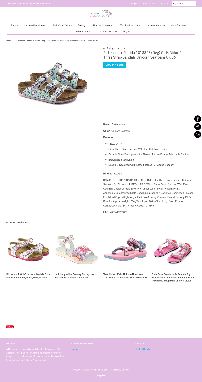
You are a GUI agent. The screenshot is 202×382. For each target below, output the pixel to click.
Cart (166, 3)
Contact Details (142, 348)
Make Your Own (61, 25)
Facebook (75, 348)
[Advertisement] (149, 97)
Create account (149, 3)
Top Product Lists (129, 25)
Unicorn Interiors (83, 31)
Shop (14, 25)
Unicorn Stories (154, 25)
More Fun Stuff (179, 25)
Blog (125, 31)
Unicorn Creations (103, 25)
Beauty (82, 25)
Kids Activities (107, 31)
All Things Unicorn (100, 369)
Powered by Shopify (119, 369)
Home (8, 40)
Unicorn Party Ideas (35, 25)
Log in (134, 3)
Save (11, 327)
